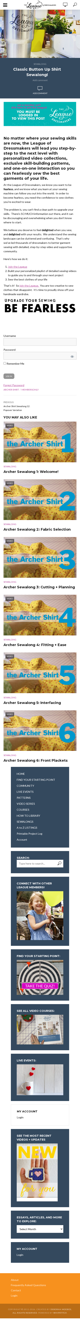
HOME (21, 773)
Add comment (40, 80)
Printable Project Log (29, 833)
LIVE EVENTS (25, 791)
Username (9, 335)
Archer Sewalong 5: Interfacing (32, 703)
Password (9, 349)
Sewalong (40, 64)
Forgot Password (13, 385)
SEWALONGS (25, 821)
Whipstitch (60, 1313)
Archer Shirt (11, 389)
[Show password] (71, 356)
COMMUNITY (25, 785)
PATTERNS (24, 797)
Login (20, 1117)
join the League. (29, 285)
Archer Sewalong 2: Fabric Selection (37, 529)
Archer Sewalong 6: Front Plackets (35, 760)
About (15, 1279)
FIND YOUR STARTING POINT (36, 779)
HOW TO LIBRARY (28, 815)
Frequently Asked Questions (28, 1285)
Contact (16, 1290)
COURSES (23, 809)
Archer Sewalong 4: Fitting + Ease (34, 645)
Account (22, 839)
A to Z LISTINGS (27, 827)
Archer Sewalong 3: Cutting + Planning (39, 587)
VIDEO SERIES (26, 803)
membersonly (30, 389)
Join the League (17, 266)
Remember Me (15, 363)
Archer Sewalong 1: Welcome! (30, 472)
